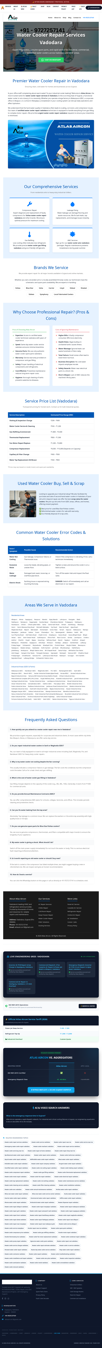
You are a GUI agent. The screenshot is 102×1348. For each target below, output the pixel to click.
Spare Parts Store (42, 1292)
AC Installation (73, 918)
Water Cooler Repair (45, 918)
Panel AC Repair (75, 1295)
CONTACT (56, 6)
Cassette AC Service (74, 908)
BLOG (48, 6)
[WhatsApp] (8, 1298)
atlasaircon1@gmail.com (13, 1319)
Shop (42, 6)
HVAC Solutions (43, 922)
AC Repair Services (45, 904)
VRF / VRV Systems (76, 1288)
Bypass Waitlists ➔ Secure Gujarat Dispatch (52, 1090)
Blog (69, 18)
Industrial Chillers (76, 1285)
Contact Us (77, 18)
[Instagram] (5, 1298)
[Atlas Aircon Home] (17, 1282)
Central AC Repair (74, 915)
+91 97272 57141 (88, 18)
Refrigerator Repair (74, 911)
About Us (57, 18)
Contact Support (41, 1288)
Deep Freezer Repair (45, 915)
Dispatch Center (88, 1006)
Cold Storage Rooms (76, 1292)
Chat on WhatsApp (53, 60)
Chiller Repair (43, 908)
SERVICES (8, 6)
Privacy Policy (72, 926)
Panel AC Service (73, 904)
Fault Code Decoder (42, 1298)
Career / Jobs (72, 922)
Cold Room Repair (44, 911)
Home (50, 18)
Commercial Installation (78, 1298)
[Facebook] (2, 1298)
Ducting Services (44, 926)
